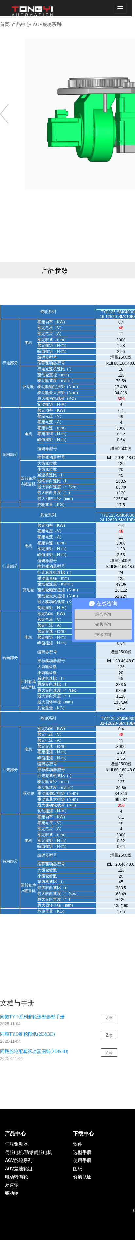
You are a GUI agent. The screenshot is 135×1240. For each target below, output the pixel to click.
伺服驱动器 (16, 1143)
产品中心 (15, 1133)
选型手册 (82, 1152)
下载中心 (83, 1133)
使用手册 (82, 1160)
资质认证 (82, 1176)
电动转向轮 (16, 1176)
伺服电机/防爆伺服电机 (28, 1152)
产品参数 (55, 270)
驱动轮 (12, 1193)
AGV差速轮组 (18, 1168)
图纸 (77, 1168)
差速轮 (12, 1184)
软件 (77, 1143)
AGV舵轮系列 (18, 1160)
